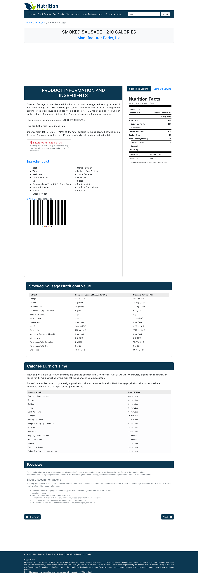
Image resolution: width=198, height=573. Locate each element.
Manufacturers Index (93, 14)
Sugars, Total (35, 318)
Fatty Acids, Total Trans (39, 346)
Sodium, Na (34, 330)
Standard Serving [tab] (162, 88)
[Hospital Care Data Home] (41, 5)
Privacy (61, 554)
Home (32, 14)
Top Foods (58, 14)
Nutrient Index (73, 14)
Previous (34, 517)
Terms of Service (46, 554)
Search (165, 14)
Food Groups (44, 14)
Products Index (113, 14)
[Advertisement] (99, 64)
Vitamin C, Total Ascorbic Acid (42, 334)
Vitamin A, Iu (35, 338)
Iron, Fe (33, 326)
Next (166, 517)
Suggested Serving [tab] (138, 88)
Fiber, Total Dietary (38, 314)
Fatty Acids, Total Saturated (41, 342)
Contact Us (30, 554)
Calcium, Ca (34, 322)
